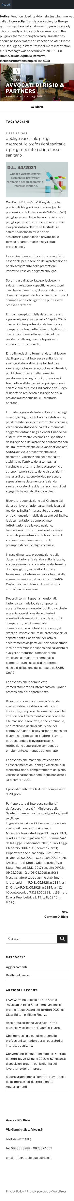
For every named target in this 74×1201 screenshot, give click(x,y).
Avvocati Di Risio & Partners (35, 88)
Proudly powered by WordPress (47, 1191)
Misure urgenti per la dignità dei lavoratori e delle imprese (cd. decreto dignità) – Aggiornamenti (36, 1082)
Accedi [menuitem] (6, 4)
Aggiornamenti (16, 967)
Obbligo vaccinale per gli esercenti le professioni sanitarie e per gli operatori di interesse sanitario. (34, 1040)
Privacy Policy (15, 1191)
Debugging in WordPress (23, 46)
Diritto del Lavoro (18, 975)
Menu (39, 106)
